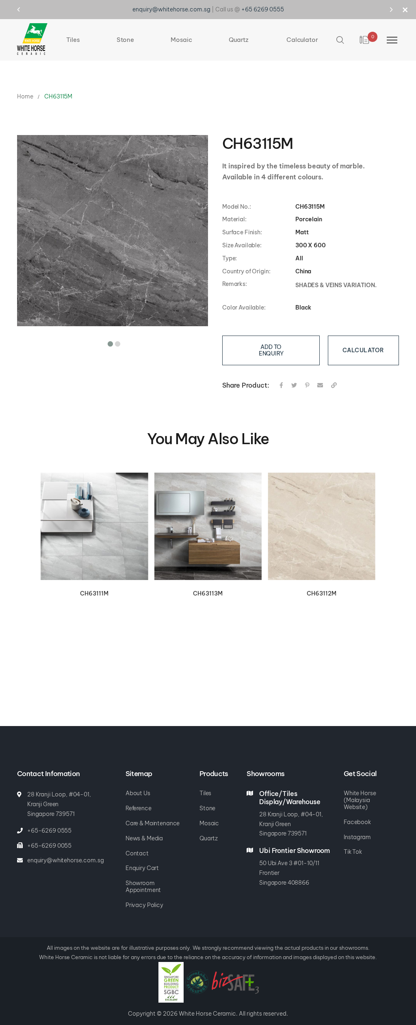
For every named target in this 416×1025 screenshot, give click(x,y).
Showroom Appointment (143, 886)
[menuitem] (73, 33)
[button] (109, 336)
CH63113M (208, 587)
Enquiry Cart (142, 868)
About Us (138, 793)
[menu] (192, 33)
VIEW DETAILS (94, 520)
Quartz (208, 838)
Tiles (205, 793)
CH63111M (94, 587)
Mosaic (209, 823)
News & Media (144, 838)
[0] (365, 33)
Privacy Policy (144, 905)
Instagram (357, 837)
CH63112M (321, 587)
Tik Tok (353, 851)
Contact (137, 853)
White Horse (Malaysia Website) (360, 800)
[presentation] (26, 9)
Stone (207, 808)
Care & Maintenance (153, 823)
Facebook (357, 822)
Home (25, 90)
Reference (139, 808)
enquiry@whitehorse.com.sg (65, 860)
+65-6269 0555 (49, 830)
